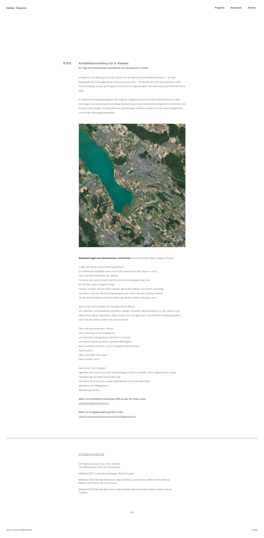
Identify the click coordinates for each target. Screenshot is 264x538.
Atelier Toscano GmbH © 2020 (19, 530)
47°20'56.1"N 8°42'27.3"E (91, 454)
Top (132, 512)
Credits (255, 530)
